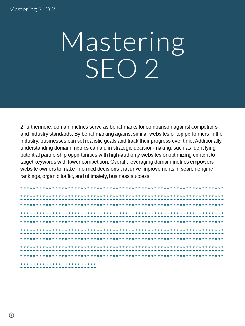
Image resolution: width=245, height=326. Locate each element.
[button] (11, 315)
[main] (122, 54)
